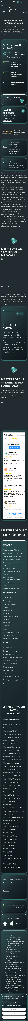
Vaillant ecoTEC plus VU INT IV (13, 766)
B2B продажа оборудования (13, 680)
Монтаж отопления (9, 654)
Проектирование (9, 648)
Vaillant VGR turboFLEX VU (12, 753)
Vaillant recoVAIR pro (10, 836)
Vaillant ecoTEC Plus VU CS (12, 763)
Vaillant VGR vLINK (9, 849)
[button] (18, 2)
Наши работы (7, 622)
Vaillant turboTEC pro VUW (12, 725)
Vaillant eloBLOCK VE (10, 789)
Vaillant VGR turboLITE (10, 741)
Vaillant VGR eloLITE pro (11, 792)
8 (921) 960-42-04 (14, 23)
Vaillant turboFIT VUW (10, 731)
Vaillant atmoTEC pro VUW (12, 734)
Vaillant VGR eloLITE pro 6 (11, 795)
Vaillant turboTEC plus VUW (12, 728)
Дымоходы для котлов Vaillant (13, 588)
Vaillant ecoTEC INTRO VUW (12, 760)
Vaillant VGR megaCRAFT (11, 782)
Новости (6, 619)
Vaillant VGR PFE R (9, 829)
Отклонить (14, 1013)
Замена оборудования (11, 677)
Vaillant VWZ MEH (9, 814)
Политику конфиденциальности (13, 1005)
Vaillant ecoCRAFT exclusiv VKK (13, 773)
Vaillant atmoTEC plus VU (11, 747)
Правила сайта (8, 610)
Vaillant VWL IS (8, 805)
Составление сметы (10, 651)
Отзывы (5, 607)
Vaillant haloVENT (9, 845)
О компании (7, 598)
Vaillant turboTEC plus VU (11, 750)
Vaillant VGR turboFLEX (11, 744)
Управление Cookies (14, 1017)
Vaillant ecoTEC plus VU (11, 769)
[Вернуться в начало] (14, 12)
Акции (5, 629)
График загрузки (8, 635)
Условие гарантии (9, 604)
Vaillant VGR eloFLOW (10, 864)
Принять (14, 1009)
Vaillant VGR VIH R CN (10, 826)
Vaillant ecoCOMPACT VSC (12, 785)
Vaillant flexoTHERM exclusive (13, 817)
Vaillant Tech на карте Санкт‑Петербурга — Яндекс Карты (14, 517)
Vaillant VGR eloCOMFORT (12, 867)
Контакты (6, 626)
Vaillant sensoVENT (9, 842)
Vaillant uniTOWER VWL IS (11, 801)
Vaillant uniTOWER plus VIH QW (13, 811)
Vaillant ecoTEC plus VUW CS (13, 757)
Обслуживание (8, 670)
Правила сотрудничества (12, 638)
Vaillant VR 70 (7, 852)
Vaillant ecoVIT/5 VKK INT (11, 776)
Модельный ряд (11, 719)
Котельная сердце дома (11, 632)
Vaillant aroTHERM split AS (12, 798)
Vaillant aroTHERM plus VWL (12, 808)
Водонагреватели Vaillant (12, 560)
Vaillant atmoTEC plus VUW (12, 737)
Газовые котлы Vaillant (11, 550)
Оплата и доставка (9, 601)
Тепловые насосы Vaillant (12, 556)
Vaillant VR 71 (7, 855)
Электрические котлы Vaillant (13, 553)
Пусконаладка (8, 667)
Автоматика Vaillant (9, 568)
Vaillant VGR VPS (8, 833)
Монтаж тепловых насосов (12, 657)
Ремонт (5, 673)
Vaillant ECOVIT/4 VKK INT (12, 779)
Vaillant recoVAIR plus (10, 839)
